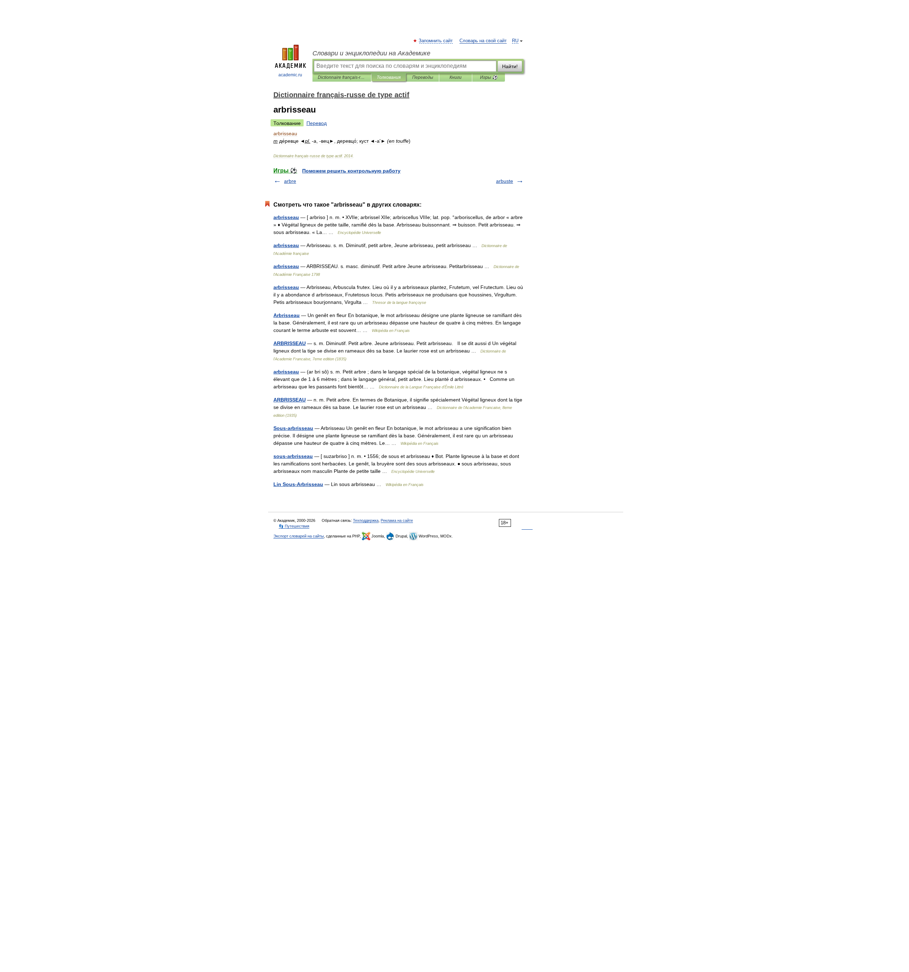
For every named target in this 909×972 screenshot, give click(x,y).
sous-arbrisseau (293, 456)
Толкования (389, 77)
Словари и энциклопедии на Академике (371, 53)
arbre (290, 181)
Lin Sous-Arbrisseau (298, 484)
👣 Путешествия (294, 526)
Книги (456, 77)
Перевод (316, 123)
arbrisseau (286, 217)
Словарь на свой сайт (483, 40)
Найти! (510, 66)
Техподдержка (366, 520)
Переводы (422, 77)
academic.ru (290, 74)
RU (515, 40)
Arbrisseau (286, 315)
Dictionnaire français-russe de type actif (342, 77)
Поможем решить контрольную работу (351, 171)
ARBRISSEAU (289, 343)
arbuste (504, 181)
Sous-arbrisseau (293, 428)
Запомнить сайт (436, 40)
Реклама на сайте (397, 520)
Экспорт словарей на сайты (298, 536)
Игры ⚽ (488, 77)
